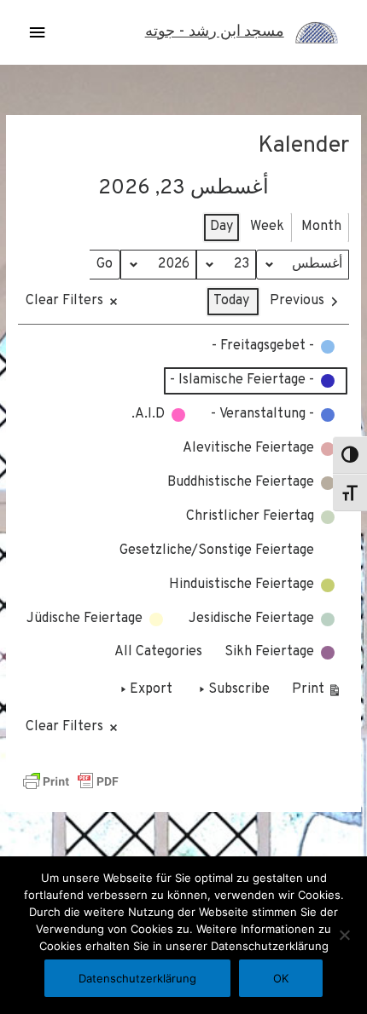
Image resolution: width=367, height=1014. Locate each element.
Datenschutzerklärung (137, 978)
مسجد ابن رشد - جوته (214, 32)
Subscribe (239, 689)
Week (267, 226)
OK (280, 978)
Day (221, 226)
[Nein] (345, 934)
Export (151, 689)
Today (231, 300)
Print (317, 693)
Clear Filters (64, 300)
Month (321, 226)
